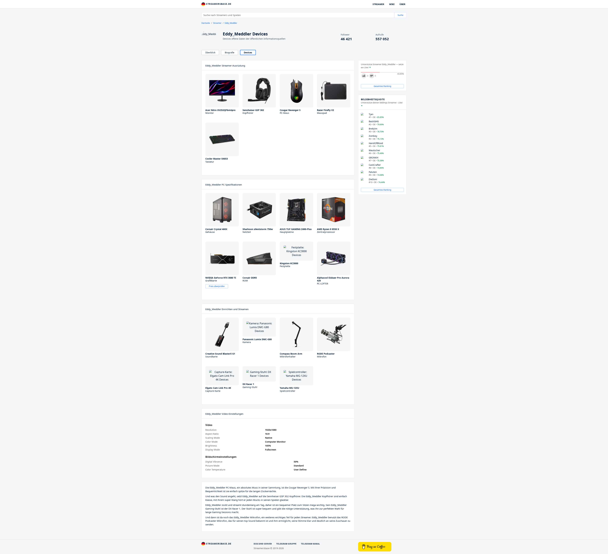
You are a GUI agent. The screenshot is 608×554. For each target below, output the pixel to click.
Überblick (210, 52)
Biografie (229, 52)
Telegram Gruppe (286, 543)
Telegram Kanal (310, 543)
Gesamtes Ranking (382, 86)
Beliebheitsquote (373, 99)
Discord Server (263, 543)
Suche (400, 15)
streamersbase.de (218, 3)
